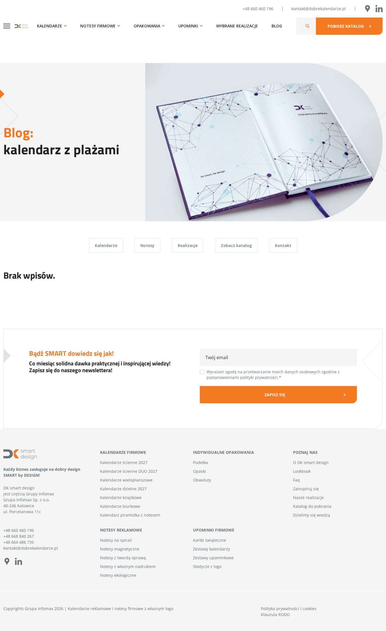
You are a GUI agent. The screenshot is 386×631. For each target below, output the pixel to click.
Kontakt (283, 245)
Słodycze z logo (207, 566)
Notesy (147, 245)
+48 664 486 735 (18, 542)
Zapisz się (274, 394)
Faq (296, 480)
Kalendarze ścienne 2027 (124, 462)
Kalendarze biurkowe (120, 506)
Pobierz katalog (346, 26)
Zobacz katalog (236, 245)
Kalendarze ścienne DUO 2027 (128, 471)
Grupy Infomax (40, 493)
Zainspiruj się (306, 488)
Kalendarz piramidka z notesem (130, 515)
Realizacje (188, 245)
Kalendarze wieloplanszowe (126, 480)
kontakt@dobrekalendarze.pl (318, 8)
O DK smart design (311, 462)
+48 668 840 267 (18, 536)
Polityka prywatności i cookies (288, 608)
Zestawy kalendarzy (211, 549)
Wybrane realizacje (237, 26)
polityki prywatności (259, 377)
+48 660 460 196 (258, 8)
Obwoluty (202, 480)
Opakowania (147, 26)
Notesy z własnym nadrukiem (128, 566)
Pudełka (200, 462)
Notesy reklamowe (121, 530)
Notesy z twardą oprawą (123, 557)
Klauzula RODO (275, 614)
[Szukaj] (307, 26)
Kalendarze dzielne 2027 (123, 488)
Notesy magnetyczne (119, 549)
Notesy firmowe (98, 26)
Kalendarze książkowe (121, 497)
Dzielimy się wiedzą (311, 515)
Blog (277, 26)
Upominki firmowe (213, 530)
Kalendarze (49, 26)
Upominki (188, 26)
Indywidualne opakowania (223, 452)
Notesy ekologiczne (118, 575)
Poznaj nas (305, 452)
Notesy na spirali (116, 540)
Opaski (199, 471)
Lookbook (302, 471)
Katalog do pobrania (312, 506)
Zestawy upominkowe (213, 557)
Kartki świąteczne (209, 540)
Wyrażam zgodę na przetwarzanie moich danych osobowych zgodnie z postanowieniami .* (273, 374)
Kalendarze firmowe (123, 452)
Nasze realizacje (308, 497)
